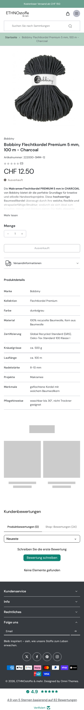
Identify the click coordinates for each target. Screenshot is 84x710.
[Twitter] (26, 656)
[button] (42, 248)
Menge (9, 226)
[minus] (8, 234)
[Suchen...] (70, 26)
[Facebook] (37, 656)
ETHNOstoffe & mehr (29, 681)
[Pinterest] (47, 656)
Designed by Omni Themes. (61, 681)
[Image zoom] (42, 88)
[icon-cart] (67, 13)
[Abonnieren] (75, 631)
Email (9, 631)
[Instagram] (57, 656)
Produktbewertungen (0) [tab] (23, 526)
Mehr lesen (11, 215)
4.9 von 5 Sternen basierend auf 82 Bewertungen (42, 700)
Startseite (11, 37)
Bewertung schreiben (42, 558)
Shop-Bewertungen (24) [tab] (61, 526)
